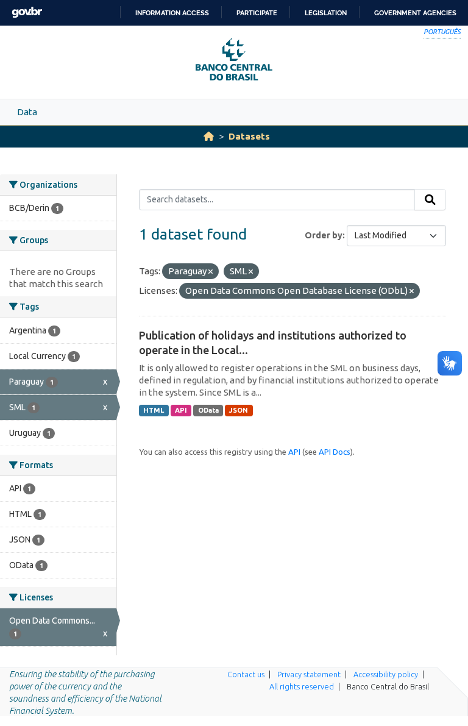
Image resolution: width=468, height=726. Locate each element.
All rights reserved (301, 686)
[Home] (209, 136)
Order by (323, 235)
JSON (238, 410)
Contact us (245, 674)
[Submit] (430, 200)
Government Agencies (415, 13)
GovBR (27, 12)
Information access (172, 13)
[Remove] (210, 272)
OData (208, 410)
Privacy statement (309, 674)
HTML (153, 410)
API (181, 410)
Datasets (249, 136)
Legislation (326, 13)
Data (27, 112)
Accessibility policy (385, 674)
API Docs (334, 451)
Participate (256, 13)
